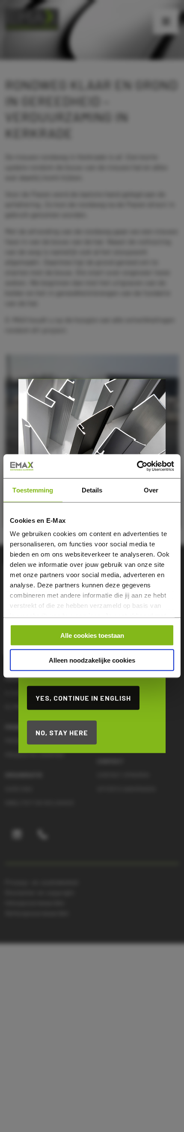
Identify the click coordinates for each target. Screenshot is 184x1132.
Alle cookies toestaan (92, 635)
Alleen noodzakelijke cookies (92, 660)
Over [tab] (151, 489)
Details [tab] (92, 489)
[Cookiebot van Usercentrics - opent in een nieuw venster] (136, 466)
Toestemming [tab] (32, 489)
